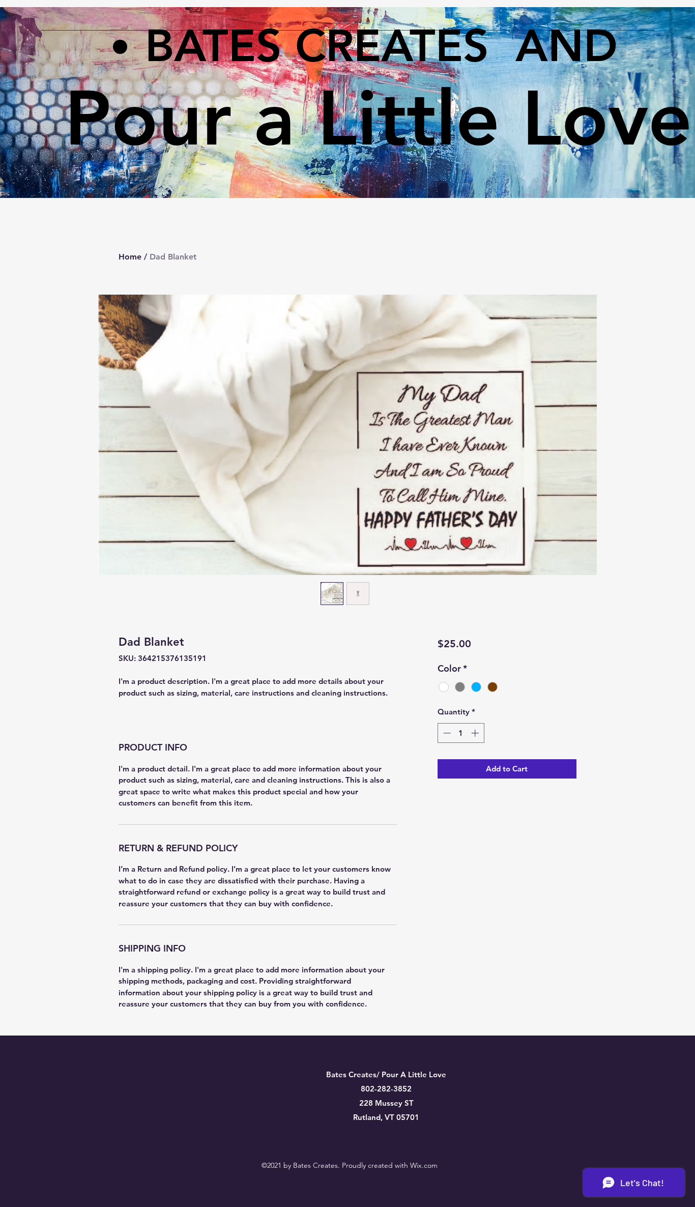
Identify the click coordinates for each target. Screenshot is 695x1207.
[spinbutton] (460, 733)
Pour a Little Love (378, 118)
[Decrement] (446, 733)
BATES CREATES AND (381, 45)
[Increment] (476, 733)
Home (130, 257)
